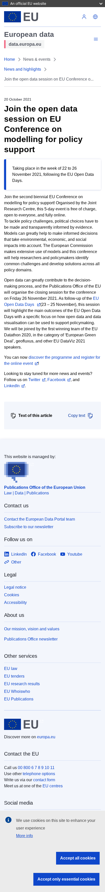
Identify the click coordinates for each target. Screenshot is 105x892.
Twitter (34, 380)
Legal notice (15, 587)
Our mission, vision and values (31, 629)
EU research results (22, 684)
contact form (44, 780)
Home (9, 59)
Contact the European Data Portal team (39, 519)
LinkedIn (12, 386)
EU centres (53, 786)
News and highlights (22, 69)
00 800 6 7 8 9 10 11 (36, 767)
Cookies (11, 595)
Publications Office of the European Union (44, 487)
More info (24, 836)
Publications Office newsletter (31, 639)
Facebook (56, 380)
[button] (95, 16)
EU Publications (18, 699)
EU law (10, 668)
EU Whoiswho (17, 691)
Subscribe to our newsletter (28, 527)
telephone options (39, 774)
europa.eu (46, 737)
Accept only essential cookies (66, 879)
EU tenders (14, 676)
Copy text (76, 415)
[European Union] (41, 16)
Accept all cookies (78, 858)
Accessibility (15, 602)
